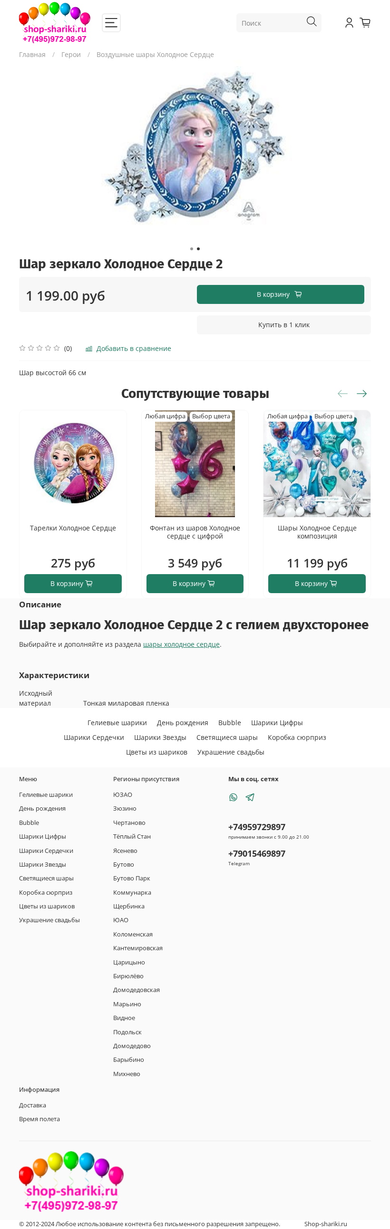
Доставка (32, 1105)
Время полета (39, 1119)
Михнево (126, 1074)
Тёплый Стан (132, 836)
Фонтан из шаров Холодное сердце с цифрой (195, 531)
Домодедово (132, 1046)
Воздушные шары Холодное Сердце (155, 54)
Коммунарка (132, 893)
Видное (124, 1018)
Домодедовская (136, 990)
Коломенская (133, 934)
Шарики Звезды (160, 737)
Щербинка (129, 906)
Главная (32, 54)
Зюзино (124, 808)
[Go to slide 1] (191, 248)
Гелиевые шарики (117, 722)
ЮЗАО (122, 795)
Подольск (127, 1032)
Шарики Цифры (277, 722)
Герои (71, 54)
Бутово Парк (131, 878)
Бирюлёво (128, 976)
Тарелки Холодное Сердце (73, 527)
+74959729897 (256, 826)
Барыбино (128, 1060)
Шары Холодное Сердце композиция (317, 531)
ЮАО (120, 920)
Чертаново (129, 823)
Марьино (127, 1004)
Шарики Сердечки (94, 737)
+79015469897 (256, 853)
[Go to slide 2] (198, 248)
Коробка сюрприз (297, 737)
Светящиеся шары (227, 737)
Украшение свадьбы (230, 751)
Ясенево (125, 851)
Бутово (123, 864)
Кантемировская (138, 948)
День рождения (182, 722)
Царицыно (129, 962)
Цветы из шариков (156, 751)
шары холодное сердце (181, 644)
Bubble (229, 722)
